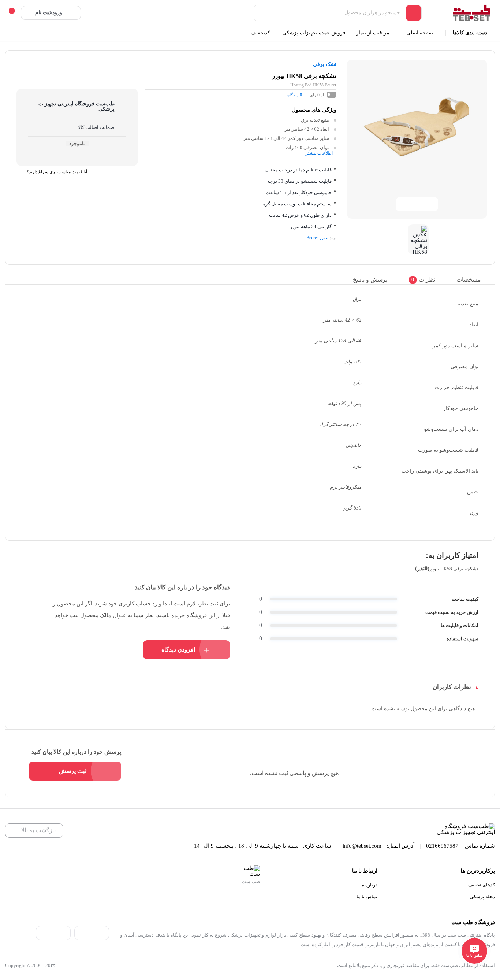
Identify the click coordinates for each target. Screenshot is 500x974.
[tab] (474, 279)
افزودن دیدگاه (178, 650)
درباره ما (368, 885)
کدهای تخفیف (481, 885)
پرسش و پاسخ (370, 280)
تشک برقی (324, 64)
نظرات (423, 280)
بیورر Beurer (317, 237)
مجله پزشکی (482, 896)
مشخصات (468, 280)
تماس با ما (367, 896)
